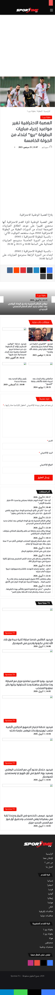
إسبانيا (50, 881)
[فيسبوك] (49, 270)
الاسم (50, 441)
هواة (51, 938)
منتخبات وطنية (46, 947)
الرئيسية (47, 111)
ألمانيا (50, 894)
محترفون (49, 943)
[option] (27, 299)
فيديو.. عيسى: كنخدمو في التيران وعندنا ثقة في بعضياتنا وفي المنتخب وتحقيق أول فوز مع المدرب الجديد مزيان (28, 819)
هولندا (50, 903)
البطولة (39, 111)
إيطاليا (50, 898)
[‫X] (43, 270)
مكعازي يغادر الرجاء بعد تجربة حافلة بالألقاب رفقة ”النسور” (42, 381)
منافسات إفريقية (46, 911)
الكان (51, 907)
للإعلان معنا (48, 858)
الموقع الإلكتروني (46, 465)
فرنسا (50, 890)
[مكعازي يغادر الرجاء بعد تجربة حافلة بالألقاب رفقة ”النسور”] (41, 369)
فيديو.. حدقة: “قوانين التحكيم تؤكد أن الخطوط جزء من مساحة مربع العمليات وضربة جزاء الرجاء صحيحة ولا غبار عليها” (15, 349)
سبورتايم (45, 147)
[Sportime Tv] (27, 10)
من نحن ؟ (49, 863)
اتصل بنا (49, 867)
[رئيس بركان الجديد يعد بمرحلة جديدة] (14, 369)
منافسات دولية (46, 916)
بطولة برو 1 (31, 111)
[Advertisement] (27, 45)
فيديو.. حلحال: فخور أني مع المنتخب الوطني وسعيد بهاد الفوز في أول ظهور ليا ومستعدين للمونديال (29, 773)
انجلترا (50, 885)
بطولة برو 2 (48, 934)
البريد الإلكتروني (46, 453)
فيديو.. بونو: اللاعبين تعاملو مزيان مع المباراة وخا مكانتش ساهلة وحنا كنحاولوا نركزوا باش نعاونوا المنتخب (29, 685)
